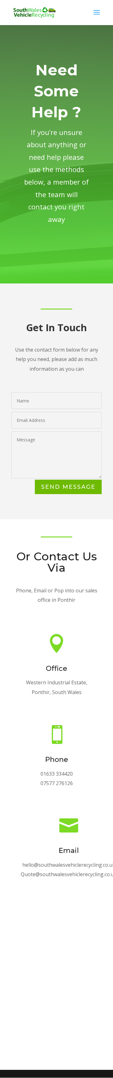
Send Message (68, 486)
